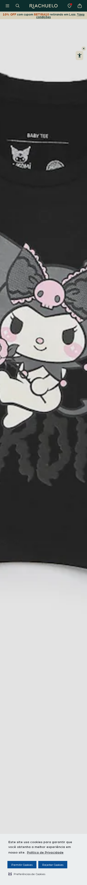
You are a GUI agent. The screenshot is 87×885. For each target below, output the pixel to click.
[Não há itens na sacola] (79, 5)
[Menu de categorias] (7, 5)
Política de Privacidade (45, 852)
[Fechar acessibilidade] (83, 48)
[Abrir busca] (17, 5)
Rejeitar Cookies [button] (52, 864)
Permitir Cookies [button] (21, 864)
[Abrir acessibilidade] (79, 55)
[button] (26, 874)
